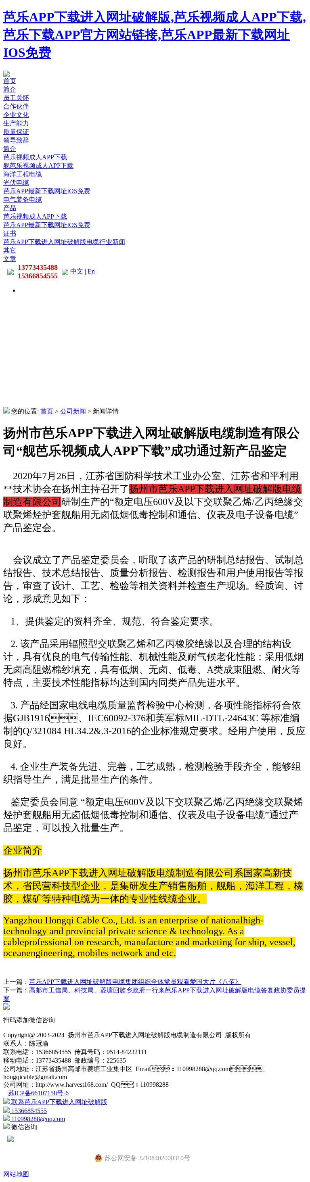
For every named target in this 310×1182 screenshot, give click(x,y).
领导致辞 (16, 140)
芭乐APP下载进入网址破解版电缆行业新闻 (64, 241)
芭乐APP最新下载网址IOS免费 (46, 191)
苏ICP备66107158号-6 (38, 1093)
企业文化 (16, 114)
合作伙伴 (16, 106)
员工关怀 (16, 97)
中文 (76, 271)
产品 (9, 208)
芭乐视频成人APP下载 (35, 157)
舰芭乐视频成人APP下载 (38, 165)
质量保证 (16, 131)
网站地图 (16, 1174)
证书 (9, 233)
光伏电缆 (16, 182)
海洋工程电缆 (22, 174)
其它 (9, 250)
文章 (9, 258)
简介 (9, 89)
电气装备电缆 (22, 199)
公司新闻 (73, 411)
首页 (9, 80)
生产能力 (16, 123)
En (91, 271)
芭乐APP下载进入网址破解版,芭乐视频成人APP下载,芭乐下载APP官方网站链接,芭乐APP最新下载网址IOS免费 (154, 35)
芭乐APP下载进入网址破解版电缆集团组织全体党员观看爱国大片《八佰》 (135, 981)
